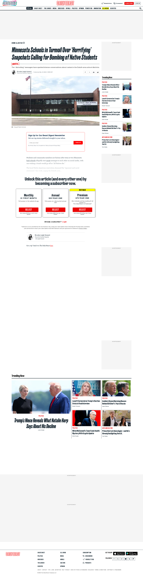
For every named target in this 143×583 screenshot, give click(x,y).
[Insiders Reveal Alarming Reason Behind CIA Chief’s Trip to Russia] (127, 131)
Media (54, 8)
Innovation (97, 8)
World (62, 559)
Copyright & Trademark (114, 569)
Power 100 (88, 8)
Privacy (67, 569)
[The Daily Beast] (65, 3)
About (39, 569)
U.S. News (105, 8)
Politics (74, 8)
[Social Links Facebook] (114, 559)
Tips (49, 569)
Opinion (81, 8)
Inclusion (91, 569)
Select (28, 209)
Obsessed (61, 8)
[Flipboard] (133, 559)
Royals (68, 8)
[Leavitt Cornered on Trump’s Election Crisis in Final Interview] (127, 103)
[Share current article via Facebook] (85, 72)
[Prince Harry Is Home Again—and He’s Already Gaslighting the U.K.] (127, 145)
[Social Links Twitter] (117, 559)
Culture (62, 563)
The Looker (47, 8)
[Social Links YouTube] (125, 559)
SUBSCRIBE (129, 3)
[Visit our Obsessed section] (16, 3)
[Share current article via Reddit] (98, 72)
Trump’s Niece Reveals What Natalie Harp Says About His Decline (41, 423)
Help (63, 569)
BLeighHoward (40, 239)
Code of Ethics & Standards (79, 569)
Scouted (113, 8)
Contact (44, 569)
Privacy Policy (57, 145)
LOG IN (137, 3)
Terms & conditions (100, 569)
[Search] (140, 8)
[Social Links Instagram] (121, 559)
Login (64, 222)
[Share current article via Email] (93, 72)
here (51, 245)
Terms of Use (49, 145)
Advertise (58, 569)
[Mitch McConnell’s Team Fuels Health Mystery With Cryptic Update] (127, 117)
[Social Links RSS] (129, 559)
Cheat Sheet (38, 8)
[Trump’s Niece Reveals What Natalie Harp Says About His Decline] (127, 90)
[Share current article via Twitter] (89, 72)
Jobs (52, 569)
